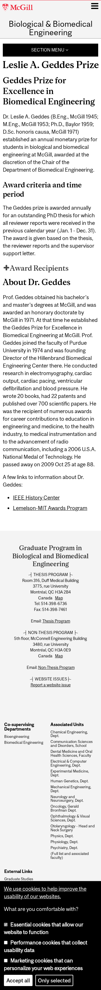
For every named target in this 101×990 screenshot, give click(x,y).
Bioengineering (16, 737)
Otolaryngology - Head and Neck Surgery (72, 828)
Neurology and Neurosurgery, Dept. (67, 799)
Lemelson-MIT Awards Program (50, 508)
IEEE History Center (36, 497)
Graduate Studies (18, 879)
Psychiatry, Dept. (64, 848)
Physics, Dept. (62, 836)
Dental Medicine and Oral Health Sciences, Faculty (71, 754)
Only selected (54, 980)
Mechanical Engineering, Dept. (70, 789)
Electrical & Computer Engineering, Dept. (68, 763)
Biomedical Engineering (23, 743)
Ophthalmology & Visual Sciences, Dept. (70, 818)
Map (59, 598)
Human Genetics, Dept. (69, 781)
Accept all (18, 980)
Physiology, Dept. (64, 842)
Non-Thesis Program (56, 667)
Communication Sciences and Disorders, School (71, 744)
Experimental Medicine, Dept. (69, 773)
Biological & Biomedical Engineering (51, 28)
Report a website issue (51, 685)
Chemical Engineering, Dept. (69, 734)
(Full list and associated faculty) (69, 856)
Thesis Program (56, 621)
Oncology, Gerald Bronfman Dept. (64, 808)
